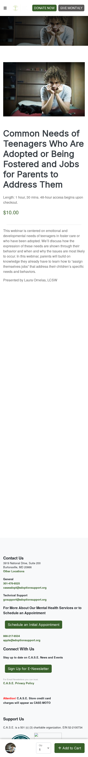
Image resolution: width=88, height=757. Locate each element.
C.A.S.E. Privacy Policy (18, 683)
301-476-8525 (11, 583)
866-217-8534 (11, 636)
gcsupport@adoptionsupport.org (25, 599)
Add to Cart (71, 748)
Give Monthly (71, 8)
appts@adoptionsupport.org (21, 640)
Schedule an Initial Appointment (33, 624)
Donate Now (44, 8)
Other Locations (13, 571)
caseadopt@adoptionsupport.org (25, 588)
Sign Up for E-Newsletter (28, 669)
